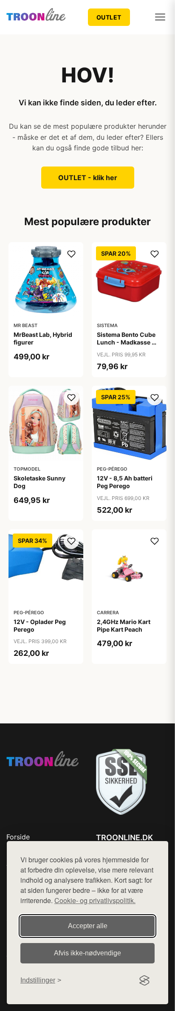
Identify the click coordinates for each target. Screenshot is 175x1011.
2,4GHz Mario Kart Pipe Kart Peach (123, 625)
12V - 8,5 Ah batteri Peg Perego (124, 481)
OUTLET (108, 17)
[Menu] (160, 16)
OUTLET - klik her (87, 177)
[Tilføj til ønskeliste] (71, 254)
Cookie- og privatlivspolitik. (94, 900)
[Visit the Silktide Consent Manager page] (144, 980)
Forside (18, 837)
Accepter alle (87, 925)
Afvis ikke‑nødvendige (87, 953)
